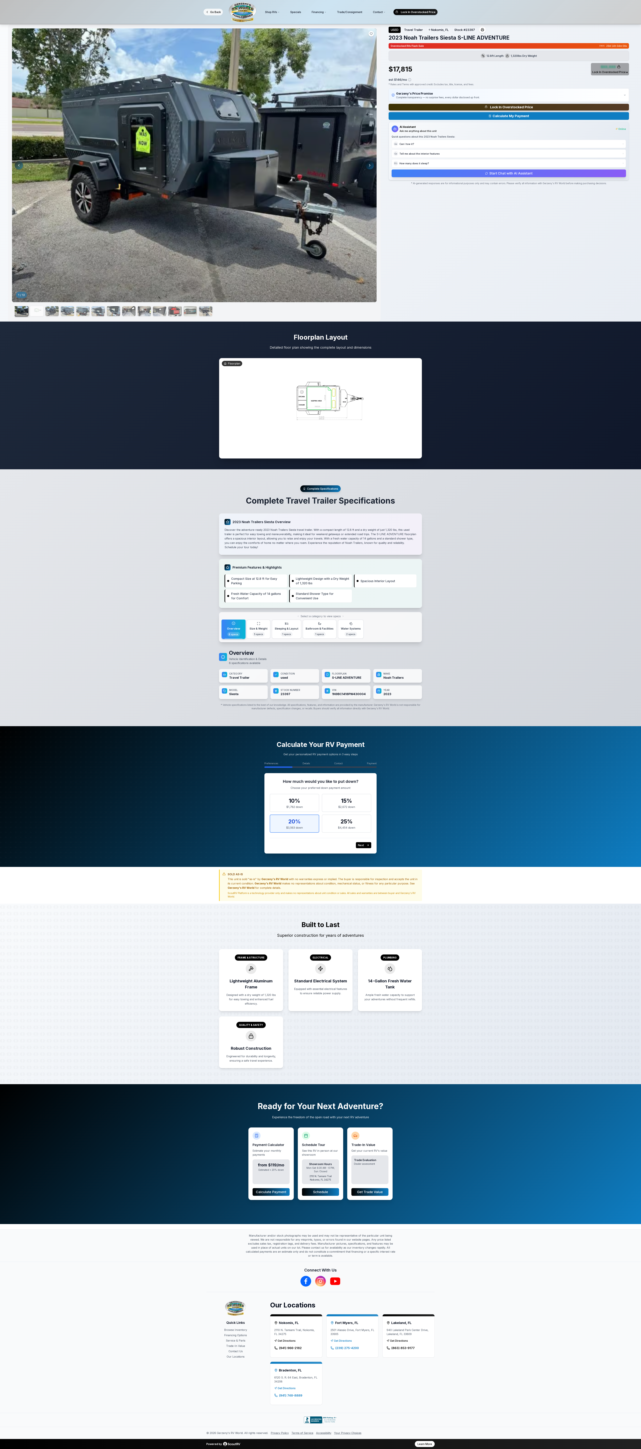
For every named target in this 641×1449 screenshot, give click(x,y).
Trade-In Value (235, 1346)
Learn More (424, 1444)
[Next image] (370, 165)
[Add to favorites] (371, 33)
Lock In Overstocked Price (418, 12)
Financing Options (235, 1335)
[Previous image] (19, 165)
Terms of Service (302, 1433)
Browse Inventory (235, 1330)
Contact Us (236, 1351)
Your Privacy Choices (347, 1433)
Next (361, 845)
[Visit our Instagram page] (320, 1281)
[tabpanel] (320, 674)
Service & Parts (235, 1340)
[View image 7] (113, 311)
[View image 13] (205, 311)
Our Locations (236, 1356)
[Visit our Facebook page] (305, 1281)
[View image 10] (159, 311)
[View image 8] (129, 311)
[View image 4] (67, 311)
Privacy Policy (280, 1433)
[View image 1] (21, 311)
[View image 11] (175, 311)
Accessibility (323, 1433)
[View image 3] (52, 311)
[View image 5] (82, 311)
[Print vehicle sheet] (482, 29)
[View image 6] (98, 311)
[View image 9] (144, 311)
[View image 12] (190, 311)
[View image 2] (36, 311)
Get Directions (286, 1340)
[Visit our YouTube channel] (335, 1281)
